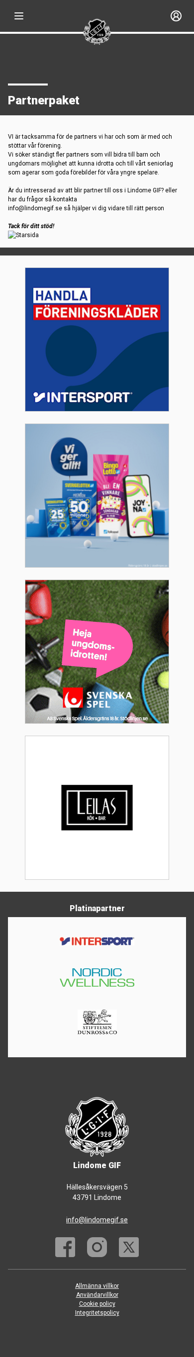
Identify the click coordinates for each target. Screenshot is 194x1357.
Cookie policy (97, 1303)
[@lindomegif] (97, 1247)
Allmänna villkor (97, 1285)
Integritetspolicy (97, 1312)
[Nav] (19, 16)
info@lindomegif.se (97, 1220)
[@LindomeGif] (129, 1247)
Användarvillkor (97, 1294)
